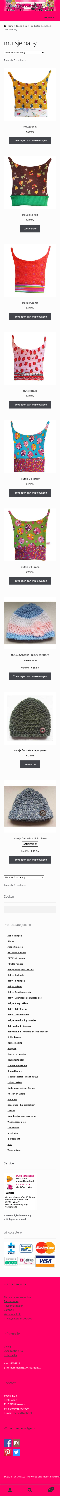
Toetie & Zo (22, 25)
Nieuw (11, 941)
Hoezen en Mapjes (17, 1054)
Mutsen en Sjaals (16, 1093)
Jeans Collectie (15, 946)
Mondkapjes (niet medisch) (22, 1116)
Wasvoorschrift (12, 1314)
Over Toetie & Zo (13, 1350)
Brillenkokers (14, 1037)
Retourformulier (13, 1305)
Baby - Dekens (15, 986)
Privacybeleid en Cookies (18, 1318)
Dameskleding (15, 1042)
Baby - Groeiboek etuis (19, 992)
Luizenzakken (15, 1082)
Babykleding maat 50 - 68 (21, 969)
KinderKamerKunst (17, 1065)
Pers (10, 1144)
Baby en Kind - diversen (20, 1025)
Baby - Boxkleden (16, 975)
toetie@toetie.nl (22, 1413)
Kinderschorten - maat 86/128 (23, 1076)
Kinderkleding (15, 1070)
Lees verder (30, 228)
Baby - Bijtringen (16, 980)
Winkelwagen (46, 1487)
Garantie (9, 1309)
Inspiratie (13, 1133)
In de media (10, 1355)
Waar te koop (14, 1150)
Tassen (11, 1110)
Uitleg (7, 1346)
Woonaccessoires (17, 1121)
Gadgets (12, 1048)
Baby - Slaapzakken (18, 1003)
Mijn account (10, 1490)
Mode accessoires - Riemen (21, 1088)
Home (11, 25)
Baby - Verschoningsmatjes (22, 1020)
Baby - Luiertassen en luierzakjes (25, 997)
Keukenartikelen (16, 1059)
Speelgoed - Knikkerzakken (21, 1104)
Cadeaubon (13, 1127)
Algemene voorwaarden (17, 1297)
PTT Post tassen (16, 958)
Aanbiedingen (15, 935)
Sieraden (12, 1099)
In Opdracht (14, 1138)
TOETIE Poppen (16, 963)
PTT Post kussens (17, 952)
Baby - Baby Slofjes (18, 1008)
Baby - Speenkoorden (18, 1014)
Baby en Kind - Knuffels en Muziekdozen (28, 1031)
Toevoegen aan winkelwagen (30, 140)
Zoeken (30, 1490)
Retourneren (11, 1301)
